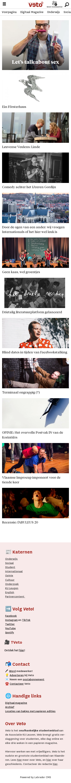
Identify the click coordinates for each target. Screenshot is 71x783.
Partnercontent (14, 596)
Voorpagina (9, 12)
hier (19, 760)
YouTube (10, 628)
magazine (17, 703)
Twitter (10, 624)
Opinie (9, 575)
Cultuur (9, 580)
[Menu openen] (4, 4)
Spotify (9, 632)
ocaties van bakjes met (20, 711)
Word (12, 671)
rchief (9, 707)
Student (10, 567)
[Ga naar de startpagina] (36, 4)
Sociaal (9, 563)
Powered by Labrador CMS (35, 777)
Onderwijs (53, 12)
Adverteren (17, 675)
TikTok (26, 620)
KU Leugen (11, 588)
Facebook (11, 616)
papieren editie (44, 711)
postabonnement (33, 679)
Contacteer (17, 684)
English (9, 592)
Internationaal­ (14, 571)
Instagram (11, 620)
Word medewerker (55, 7)
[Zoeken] (67, 4)
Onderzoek (12, 584)
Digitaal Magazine (31, 12)
